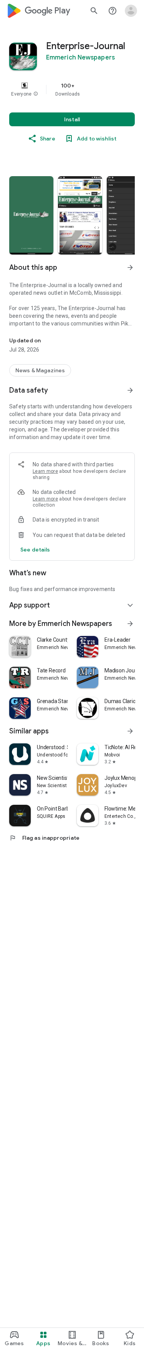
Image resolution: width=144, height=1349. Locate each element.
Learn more (45, 471)
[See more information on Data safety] (130, 390)
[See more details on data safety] (35, 549)
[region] (72, 89)
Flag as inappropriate (44, 837)
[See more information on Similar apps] (130, 731)
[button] (35, 94)
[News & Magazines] (40, 370)
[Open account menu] (131, 11)
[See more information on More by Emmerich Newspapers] (130, 623)
